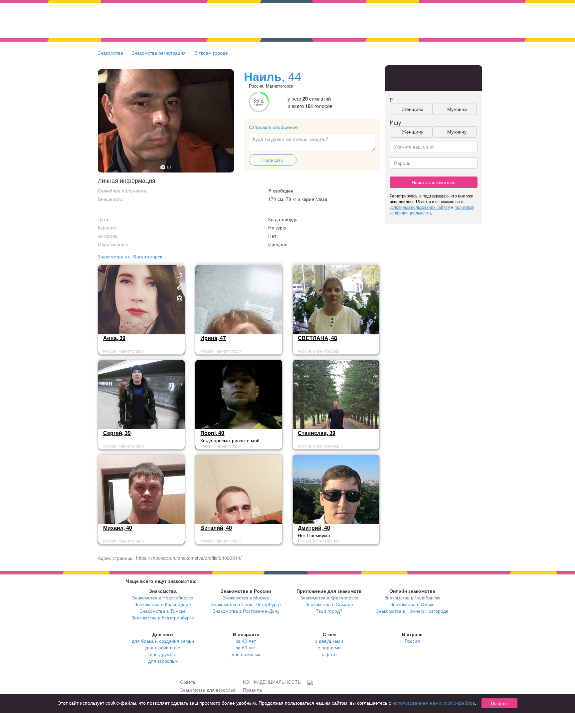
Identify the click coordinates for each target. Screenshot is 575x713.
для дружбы (163, 654)
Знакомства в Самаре (329, 604)
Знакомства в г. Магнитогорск (130, 256)
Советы (188, 681)
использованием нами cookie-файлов (433, 702)
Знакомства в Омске (412, 604)
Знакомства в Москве (246, 597)
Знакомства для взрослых (208, 689)
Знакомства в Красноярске (329, 597)
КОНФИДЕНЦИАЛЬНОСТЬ (272, 681)
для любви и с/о (162, 647)
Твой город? (329, 610)
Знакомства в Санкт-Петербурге (246, 604)
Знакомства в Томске (163, 610)
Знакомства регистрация (159, 52)
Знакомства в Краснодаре (162, 604)
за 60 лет (246, 647)
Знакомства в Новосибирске (162, 597)
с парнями (329, 647)
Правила (252, 689)
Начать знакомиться (434, 182)
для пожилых (246, 654)
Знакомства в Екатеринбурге (162, 617)
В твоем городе (211, 52)
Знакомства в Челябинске (412, 597)
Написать (272, 160)
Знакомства (110, 52)
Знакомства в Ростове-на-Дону (246, 610)
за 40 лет (246, 640)
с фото (329, 654)
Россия (412, 640)
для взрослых (163, 660)
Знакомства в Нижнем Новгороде (412, 610)
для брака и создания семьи (163, 640)
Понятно (499, 703)
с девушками (329, 640)
